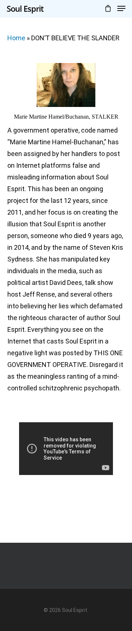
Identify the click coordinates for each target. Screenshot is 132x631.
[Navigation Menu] (121, 8)
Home (16, 38)
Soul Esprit (25, 8)
